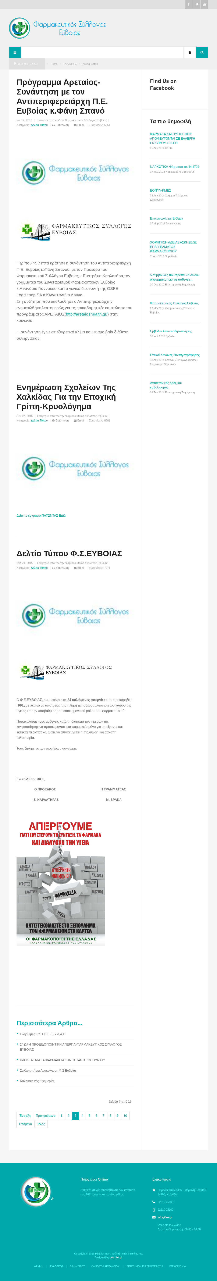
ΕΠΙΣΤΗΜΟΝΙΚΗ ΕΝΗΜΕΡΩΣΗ (145, 1266)
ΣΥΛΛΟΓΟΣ (70, 64)
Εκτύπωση (62, 125)
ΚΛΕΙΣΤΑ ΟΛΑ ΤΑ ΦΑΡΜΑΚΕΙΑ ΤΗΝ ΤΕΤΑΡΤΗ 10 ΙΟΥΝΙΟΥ (62, 1060)
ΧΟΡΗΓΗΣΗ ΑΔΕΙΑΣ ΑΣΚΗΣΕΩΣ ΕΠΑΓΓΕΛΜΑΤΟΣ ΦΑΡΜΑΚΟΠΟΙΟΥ (173, 247)
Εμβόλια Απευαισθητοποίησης (171, 331)
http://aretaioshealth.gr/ (86, 314)
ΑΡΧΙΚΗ (38, 1266)
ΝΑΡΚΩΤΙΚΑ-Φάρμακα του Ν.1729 (174, 166)
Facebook (189, 4)
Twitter (196, 4)
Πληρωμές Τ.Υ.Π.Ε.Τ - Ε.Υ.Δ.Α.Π (42, 1034)
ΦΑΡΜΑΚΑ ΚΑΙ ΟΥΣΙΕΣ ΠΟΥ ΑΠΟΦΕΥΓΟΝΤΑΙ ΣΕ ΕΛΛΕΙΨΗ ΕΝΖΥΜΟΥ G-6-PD (172, 138)
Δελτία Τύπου (39, 125)
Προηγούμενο (45, 1115)
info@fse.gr (165, 1217)
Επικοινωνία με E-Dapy (166, 218)
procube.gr (116, 1257)
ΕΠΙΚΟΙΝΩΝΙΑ (177, 1266)
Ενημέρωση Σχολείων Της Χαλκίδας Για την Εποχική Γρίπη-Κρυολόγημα (66, 397)
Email (80, 125)
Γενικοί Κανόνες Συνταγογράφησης (175, 355)
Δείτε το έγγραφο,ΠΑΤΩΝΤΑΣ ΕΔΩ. (41, 515)
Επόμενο (25, 1124)
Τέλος (41, 1124)
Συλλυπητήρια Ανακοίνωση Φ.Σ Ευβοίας (48, 1070)
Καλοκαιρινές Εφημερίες (37, 1081)
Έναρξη (25, 1115)
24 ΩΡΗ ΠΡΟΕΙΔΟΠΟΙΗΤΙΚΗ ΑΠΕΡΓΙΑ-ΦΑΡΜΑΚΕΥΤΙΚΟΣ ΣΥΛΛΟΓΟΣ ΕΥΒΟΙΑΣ (71, 1047)
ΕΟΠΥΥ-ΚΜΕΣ (160, 190)
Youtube (204, 4)
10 (125, 1115)
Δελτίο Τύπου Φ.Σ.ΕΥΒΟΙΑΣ (69, 553)
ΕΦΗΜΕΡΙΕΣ (77, 1266)
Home (54, 64)
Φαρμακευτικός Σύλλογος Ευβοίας (174, 303)
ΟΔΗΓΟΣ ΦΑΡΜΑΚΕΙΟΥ (105, 1266)
